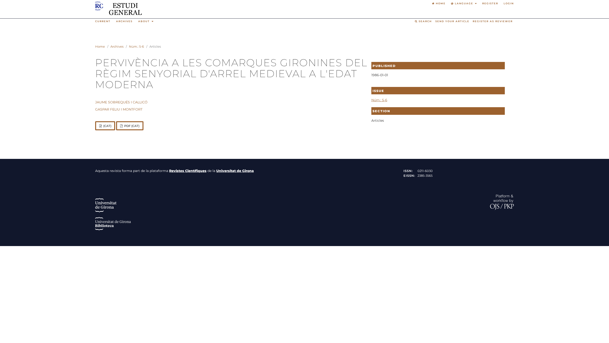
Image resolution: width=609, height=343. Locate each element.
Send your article (452, 21)
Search (424, 21)
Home (100, 46)
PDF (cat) (131, 126)
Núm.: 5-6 (136, 46)
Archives (124, 21)
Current (102, 21)
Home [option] (440, 3)
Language (464, 3)
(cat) (107, 126)
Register (490, 3)
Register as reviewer (493, 21)
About (144, 21)
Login (509, 3)
